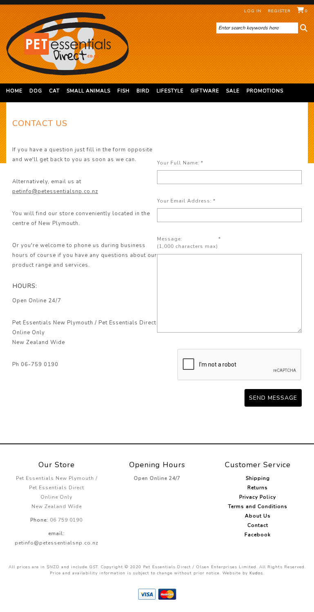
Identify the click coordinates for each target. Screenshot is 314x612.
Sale (233, 91)
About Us (258, 516)
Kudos (256, 573)
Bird (143, 91)
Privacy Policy (257, 497)
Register (279, 11)
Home (14, 91)
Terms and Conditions (257, 506)
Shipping (258, 478)
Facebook (257, 534)
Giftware (205, 91)
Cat (54, 91)
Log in (253, 11)
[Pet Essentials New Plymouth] (67, 43)
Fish (123, 91)
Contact (257, 525)
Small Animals (88, 91)
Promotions (265, 91)
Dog (35, 91)
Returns (257, 487)
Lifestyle (170, 91)
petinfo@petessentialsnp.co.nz (55, 191)
